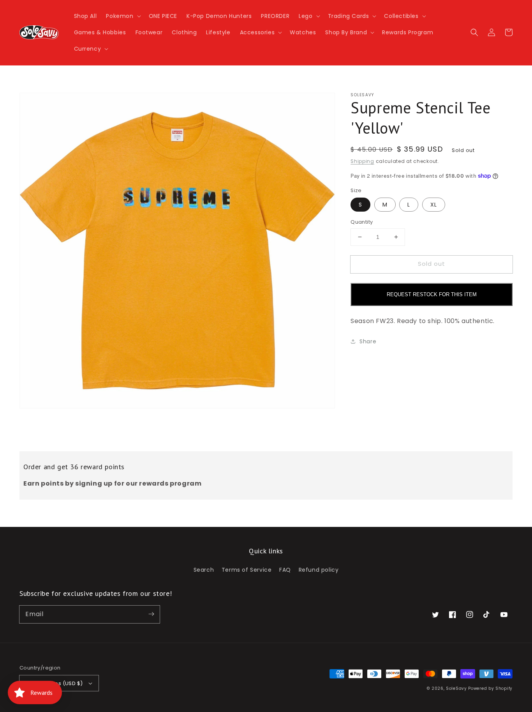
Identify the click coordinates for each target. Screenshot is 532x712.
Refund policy (319, 570)
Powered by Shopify (490, 688)
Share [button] (367, 341)
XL (433, 204)
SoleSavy (456, 688)
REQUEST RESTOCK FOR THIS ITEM (432, 294)
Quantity (362, 222)
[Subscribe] (151, 614)
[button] (122, 16)
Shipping (362, 161)
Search (204, 570)
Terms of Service (247, 570)
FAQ (285, 570)
